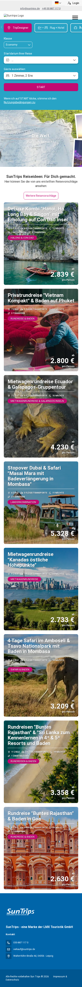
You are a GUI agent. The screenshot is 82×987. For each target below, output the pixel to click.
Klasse (8, 38)
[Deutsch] (58, 3)
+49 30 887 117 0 (51, 8)
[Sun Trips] (20, 911)
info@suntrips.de (30, 8)
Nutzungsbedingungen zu (19, 102)
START (41, 87)
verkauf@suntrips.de (24, 949)
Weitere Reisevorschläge (41, 195)
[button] (2, 27)
